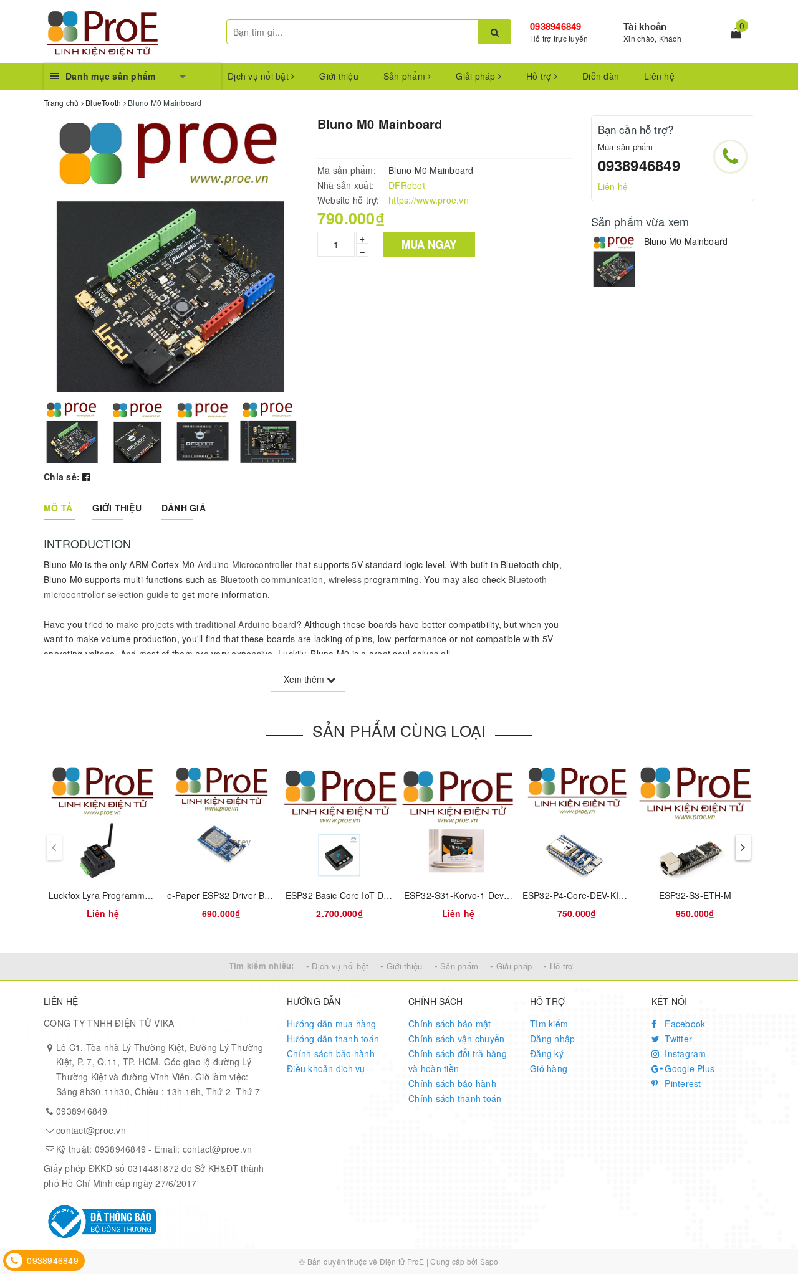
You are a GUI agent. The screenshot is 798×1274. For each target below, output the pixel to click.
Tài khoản (644, 26)
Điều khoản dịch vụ (326, 1068)
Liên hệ (659, 76)
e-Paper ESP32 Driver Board (225, 895)
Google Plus (688, 1068)
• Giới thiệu (401, 966)
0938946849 (556, 26)
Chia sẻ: (62, 476)
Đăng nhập (552, 1038)
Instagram (684, 1053)
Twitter (677, 1038)
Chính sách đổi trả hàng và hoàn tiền (457, 1061)
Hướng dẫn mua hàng (332, 1023)
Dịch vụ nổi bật (259, 76)
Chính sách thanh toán (454, 1098)
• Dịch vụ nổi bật (337, 966)
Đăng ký (547, 1053)
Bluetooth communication (272, 579)
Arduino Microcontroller (245, 564)
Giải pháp (477, 76)
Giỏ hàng (548, 1068)
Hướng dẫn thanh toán (333, 1038)
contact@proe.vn (91, 1130)
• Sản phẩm (457, 966)
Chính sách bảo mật (449, 1023)
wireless (345, 579)
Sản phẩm (405, 76)
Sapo (489, 1261)
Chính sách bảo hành (331, 1053)
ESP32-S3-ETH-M (695, 895)
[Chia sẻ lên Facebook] (86, 476)
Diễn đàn (600, 76)
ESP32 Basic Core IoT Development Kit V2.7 (375, 895)
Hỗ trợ (540, 76)
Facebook (683, 1023)
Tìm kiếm (549, 1023)
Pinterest (681, 1083)
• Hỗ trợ (558, 966)
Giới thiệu (338, 76)
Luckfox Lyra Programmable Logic (117, 895)
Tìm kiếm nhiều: (261, 965)
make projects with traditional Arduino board (207, 624)
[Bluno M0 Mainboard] (614, 261)
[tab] (58, 507)
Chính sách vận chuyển (456, 1038)
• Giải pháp (511, 966)
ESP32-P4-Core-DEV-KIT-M (578, 895)
